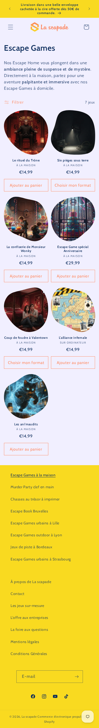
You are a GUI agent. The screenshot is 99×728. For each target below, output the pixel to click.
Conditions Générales (29, 653)
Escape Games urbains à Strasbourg (41, 559)
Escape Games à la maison (33, 475)
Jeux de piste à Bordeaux (31, 547)
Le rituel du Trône (26, 160)
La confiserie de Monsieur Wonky (26, 249)
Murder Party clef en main (32, 487)
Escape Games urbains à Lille (35, 523)
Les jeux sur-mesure (27, 605)
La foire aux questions (29, 629)
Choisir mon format (73, 185)
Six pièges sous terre (73, 160)
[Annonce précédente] (10, 9)
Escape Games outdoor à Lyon (36, 535)
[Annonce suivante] (89, 9)
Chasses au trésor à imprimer (35, 499)
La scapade (29, 716)
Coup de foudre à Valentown (26, 338)
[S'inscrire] (77, 676)
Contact (17, 593)
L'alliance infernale (73, 338)
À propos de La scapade (31, 581)
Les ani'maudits (26, 424)
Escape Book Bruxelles (29, 511)
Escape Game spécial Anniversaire (72, 249)
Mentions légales (25, 641)
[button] (10, 27)
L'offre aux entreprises (29, 617)
